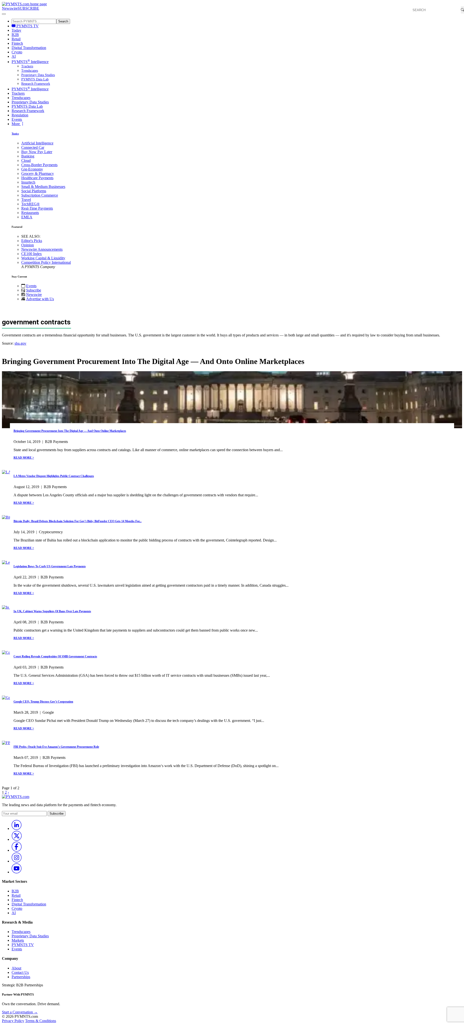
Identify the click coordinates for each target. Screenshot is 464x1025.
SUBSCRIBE (28, 8)
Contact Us (20, 972)
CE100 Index (31, 254)
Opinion (27, 245)
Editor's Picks (31, 241)
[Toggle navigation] (4, 14)
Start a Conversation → (20, 1012)
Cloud (26, 160)
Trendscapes (29, 70)
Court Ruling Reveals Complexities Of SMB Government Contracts (55, 656)
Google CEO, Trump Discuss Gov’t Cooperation (43, 701)
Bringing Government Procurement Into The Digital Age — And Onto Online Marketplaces (70, 431)
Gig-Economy (32, 169)
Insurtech (28, 182)
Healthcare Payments (37, 178)
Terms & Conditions (40, 1021)
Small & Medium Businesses (43, 187)
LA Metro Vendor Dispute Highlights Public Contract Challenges (54, 476)
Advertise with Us (40, 299)
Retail (16, 39)
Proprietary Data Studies (38, 75)
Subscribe (33, 290)
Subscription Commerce (39, 195)
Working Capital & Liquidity (43, 258)
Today (16, 30)
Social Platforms (33, 191)
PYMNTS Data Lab (35, 79)
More (16, 124)
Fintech (17, 43)
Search (63, 21)
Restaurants (30, 213)
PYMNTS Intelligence (30, 62)
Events (17, 119)
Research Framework (35, 83)
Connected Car (32, 147)
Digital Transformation (29, 48)
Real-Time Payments (37, 208)
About (16, 968)
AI (14, 56)
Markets (18, 940)
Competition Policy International (46, 262)
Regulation (20, 115)
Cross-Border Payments (39, 165)
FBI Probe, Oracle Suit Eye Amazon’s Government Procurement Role (56, 746)
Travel (26, 200)
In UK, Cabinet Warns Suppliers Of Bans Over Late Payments (52, 611)
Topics (15, 133)
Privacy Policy (13, 1021)
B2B (15, 35)
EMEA (26, 217)
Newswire (10, 8)
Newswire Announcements (42, 249)
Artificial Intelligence (37, 143)
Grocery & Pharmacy (37, 173)
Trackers (27, 66)
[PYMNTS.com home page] (24, 4)
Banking (27, 156)
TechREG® (30, 204)
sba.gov (20, 343)
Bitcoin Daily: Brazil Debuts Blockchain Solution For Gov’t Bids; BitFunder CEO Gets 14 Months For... (78, 521)
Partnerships (21, 977)
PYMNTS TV (27, 26)
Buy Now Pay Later (36, 152)
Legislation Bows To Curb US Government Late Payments (50, 566)
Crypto (17, 52)
